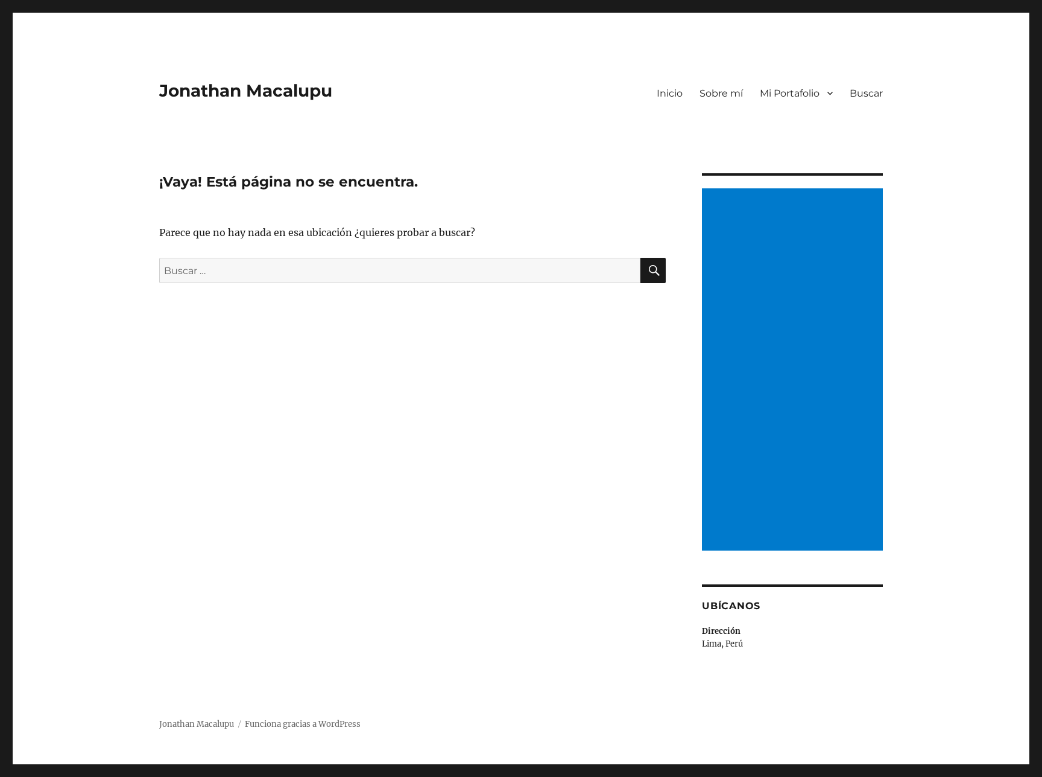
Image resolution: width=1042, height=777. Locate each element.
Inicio (670, 93)
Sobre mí (721, 93)
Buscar (866, 93)
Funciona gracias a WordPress (303, 724)
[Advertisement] (794, 371)
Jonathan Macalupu (245, 90)
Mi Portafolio (789, 93)
